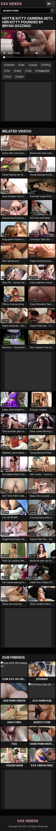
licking (47, 64)
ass (29, 70)
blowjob (10, 64)
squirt (20, 76)
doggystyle (43, 70)
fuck (9, 76)
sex (23, 64)
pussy (34, 64)
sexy (18, 70)
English (50, 4)
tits (8, 70)
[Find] (52, 10)
